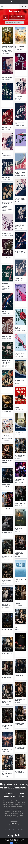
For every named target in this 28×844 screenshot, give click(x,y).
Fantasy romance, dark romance (16, 17)
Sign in (24, 6)
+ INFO (20, 2)
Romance (14, 11)
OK (11, 842)
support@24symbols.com (14, 796)
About (15, 2)
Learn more (16, 842)
